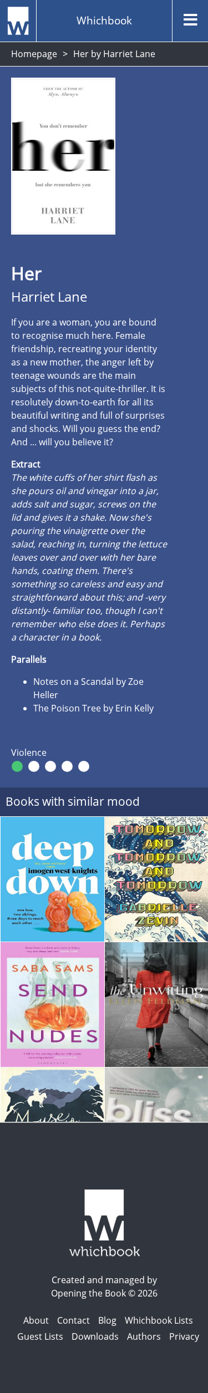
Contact (73, 1320)
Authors (144, 1336)
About (36, 1320)
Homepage (34, 54)
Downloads (95, 1336)
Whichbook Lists (159, 1320)
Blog (107, 1320)
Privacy (184, 1336)
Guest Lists (40, 1336)
